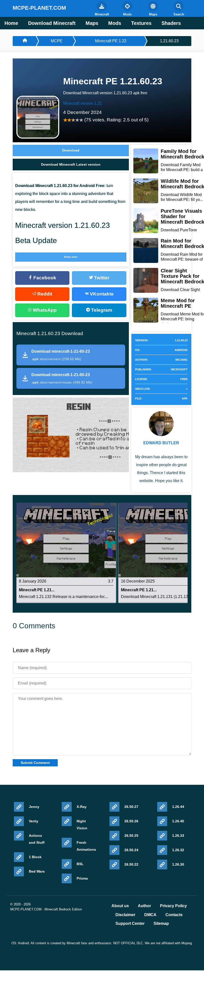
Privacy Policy (173, 906)
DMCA (150, 915)
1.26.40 (178, 821)
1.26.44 (178, 807)
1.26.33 (178, 836)
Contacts (174, 915)
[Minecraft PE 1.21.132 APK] (66, 540)
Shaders (171, 23)
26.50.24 (131, 850)
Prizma (82, 878)
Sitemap (161, 924)
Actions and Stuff (37, 839)
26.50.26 (131, 821)
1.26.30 (178, 864)
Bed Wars (37, 871)
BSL (80, 864)
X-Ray (82, 807)
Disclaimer (125, 915)
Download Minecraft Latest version (71, 164)
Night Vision (82, 824)
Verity (33, 821)
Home (11, 23)
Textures (141, 23)
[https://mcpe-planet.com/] (24, 41)
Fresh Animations (86, 846)
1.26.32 (178, 850)
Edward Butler (161, 443)
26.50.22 (131, 864)
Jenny (34, 807)
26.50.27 (131, 807)
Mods (114, 23)
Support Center (130, 924)
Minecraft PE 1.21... (36, 590)
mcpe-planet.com (39, 8)
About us (120, 906)
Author (144, 906)
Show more (71, 256)
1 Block (35, 857)
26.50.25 (131, 836)
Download (70, 150)
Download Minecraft (52, 23)
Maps (92, 23)
